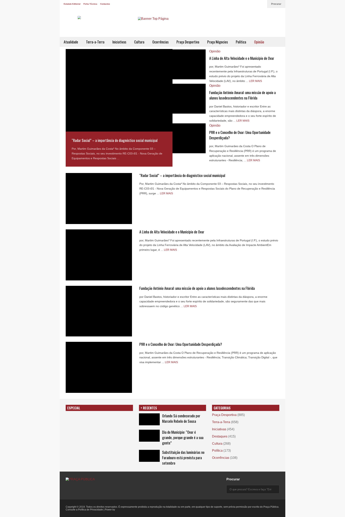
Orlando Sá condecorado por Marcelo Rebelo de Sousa (181, 418)
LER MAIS (126, 158)
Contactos (105, 4)
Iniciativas (119, 41)
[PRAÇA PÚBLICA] (100, 24)
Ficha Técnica (90, 4)
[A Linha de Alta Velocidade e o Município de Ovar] (189, 64)
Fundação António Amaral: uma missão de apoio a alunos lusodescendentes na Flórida (242, 95)
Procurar (276, 4)
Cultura (139, 41)
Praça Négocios (217, 41)
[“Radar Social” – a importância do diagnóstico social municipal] (119, 90)
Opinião (259, 41)
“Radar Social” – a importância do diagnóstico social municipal (115, 140)
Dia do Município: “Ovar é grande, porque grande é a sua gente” (182, 437)
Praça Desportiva (187, 41)
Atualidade (71, 41)
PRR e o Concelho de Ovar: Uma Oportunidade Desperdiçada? (180, 344)
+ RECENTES (149, 408)
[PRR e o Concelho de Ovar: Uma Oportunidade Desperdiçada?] (189, 138)
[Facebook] (258, 4)
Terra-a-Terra (95, 41)
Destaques (219, 436)
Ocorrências (160, 41)
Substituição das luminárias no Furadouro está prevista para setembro (183, 457)
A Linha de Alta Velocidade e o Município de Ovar (241, 58)
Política (241, 41)
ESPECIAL (73, 408)
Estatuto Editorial (72, 4)
